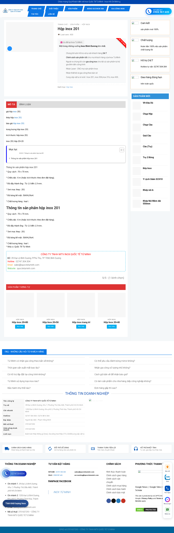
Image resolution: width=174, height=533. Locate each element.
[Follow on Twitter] (118, 501)
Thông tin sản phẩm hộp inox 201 (34, 153)
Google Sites (155, 487)
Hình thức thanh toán (116, 472)
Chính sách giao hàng (116, 475)
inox (15, 111)
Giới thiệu (53, 9)
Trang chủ (36, 9)
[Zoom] (9, 48)
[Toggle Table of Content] (120, 150)
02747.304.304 (61, 472)
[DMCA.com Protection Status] (146, 509)
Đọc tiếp (20, 326)
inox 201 (18, 117)
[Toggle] (4, 361)
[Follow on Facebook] (108, 501)
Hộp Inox (86, 24)
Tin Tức (34, 14)
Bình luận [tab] (25, 104)
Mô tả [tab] (11, 104)
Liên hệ (51, 14)
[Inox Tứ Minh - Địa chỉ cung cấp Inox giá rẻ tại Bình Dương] (12, 10)
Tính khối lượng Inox (15, 503)
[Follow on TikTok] (113, 501)
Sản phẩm (72, 9)
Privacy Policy (147, 498)
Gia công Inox (118, 9)
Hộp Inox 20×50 (51, 322)
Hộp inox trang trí (81, 322)
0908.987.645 (57, 475)
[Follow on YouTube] (123, 501)
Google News (141, 487)
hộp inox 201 (18, 123)
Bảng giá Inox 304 (95, 9)
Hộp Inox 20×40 (112, 322)
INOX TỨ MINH (61, 492)
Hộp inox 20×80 (20, 322)
